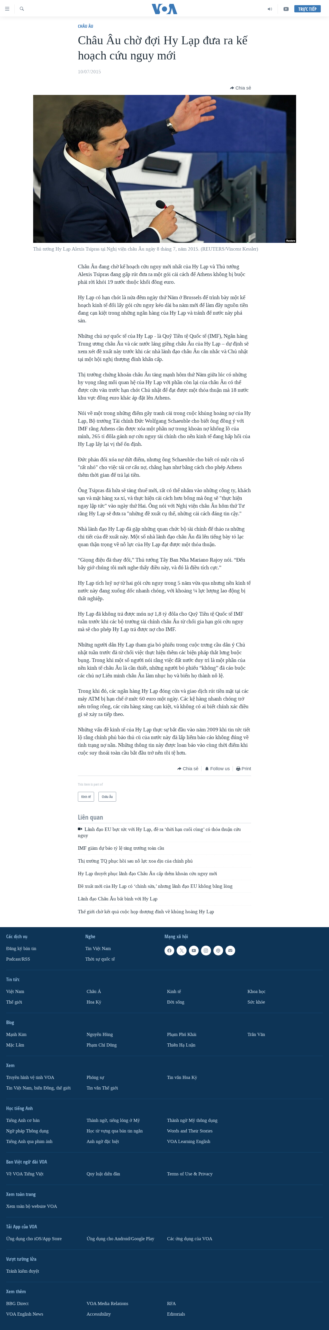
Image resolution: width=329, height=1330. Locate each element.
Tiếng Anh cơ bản (23, 1120)
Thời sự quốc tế (100, 959)
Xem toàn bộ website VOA (31, 1206)
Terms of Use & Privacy (190, 1174)
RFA (171, 1304)
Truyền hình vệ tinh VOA (30, 1077)
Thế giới (14, 1002)
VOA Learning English (188, 1142)
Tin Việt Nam (98, 949)
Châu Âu (85, 26)
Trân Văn (256, 1035)
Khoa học (257, 992)
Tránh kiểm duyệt (22, 1271)
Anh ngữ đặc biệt (103, 1142)
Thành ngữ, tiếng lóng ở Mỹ (113, 1120)
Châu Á (94, 992)
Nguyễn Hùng (100, 1035)
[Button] (240, 88)
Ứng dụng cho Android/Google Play (120, 1239)
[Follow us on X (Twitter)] (181, 950)
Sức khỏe (256, 1002)
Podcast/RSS (18, 959)
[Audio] (270, 9)
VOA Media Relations (107, 1304)
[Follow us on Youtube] (194, 950)
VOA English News (24, 1314)
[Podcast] (218, 950)
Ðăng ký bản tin (21, 949)
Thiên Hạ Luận (181, 1045)
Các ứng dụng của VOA (189, 1239)
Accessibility (99, 1314)
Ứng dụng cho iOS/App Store (34, 1239)
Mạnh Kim (16, 1035)
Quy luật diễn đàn (103, 1174)
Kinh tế (174, 992)
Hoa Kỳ (94, 1002)
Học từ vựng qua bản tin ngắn (115, 1131)
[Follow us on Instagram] (206, 950)
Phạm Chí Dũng (102, 1045)
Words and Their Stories (190, 1131)
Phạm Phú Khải (181, 1035)
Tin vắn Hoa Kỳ (182, 1077)
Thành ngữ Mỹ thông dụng (192, 1120)
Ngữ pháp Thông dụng (27, 1131)
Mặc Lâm (15, 1045)
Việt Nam (15, 992)
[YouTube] (286, 9)
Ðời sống (175, 1002)
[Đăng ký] (230, 950)
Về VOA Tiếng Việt (24, 1174)
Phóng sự (95, 1077)
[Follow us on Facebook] (169, 950)
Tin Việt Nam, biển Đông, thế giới (38, 1088)
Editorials (176, 1314)
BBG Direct (17, 1304)
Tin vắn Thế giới (102, 1088)
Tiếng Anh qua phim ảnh (29, 1142)
